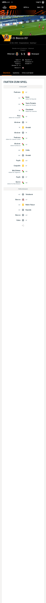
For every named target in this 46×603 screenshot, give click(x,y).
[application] (23, 28)
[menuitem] (15, 7)
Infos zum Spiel (27, 73)
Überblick (6, 73)
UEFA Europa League (4, 7)
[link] (13, 7)
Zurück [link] (6, 12)
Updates (16, 73)
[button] (40, 7)
